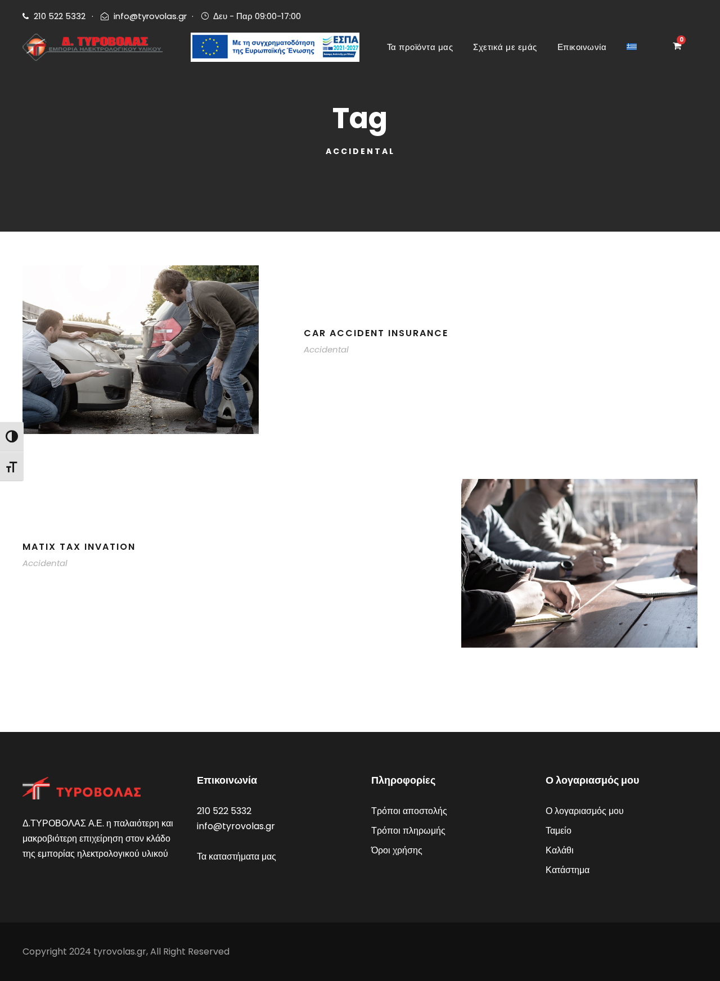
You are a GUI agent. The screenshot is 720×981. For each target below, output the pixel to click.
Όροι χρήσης (396, 850)
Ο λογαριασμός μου (585, 810)
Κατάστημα (568, 870)
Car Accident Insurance (376, 333)
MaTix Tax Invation (79, 546)
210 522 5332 (60, 16)
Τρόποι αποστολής (409, 810)
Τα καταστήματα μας (236, 856)
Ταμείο (559, 830)
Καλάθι (560, 850)
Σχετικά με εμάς (505, 47)
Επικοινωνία (582, 47)
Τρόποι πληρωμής (408, 830)
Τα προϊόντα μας (420, 47)
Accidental (326, 349)
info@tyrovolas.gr (150, 16)
